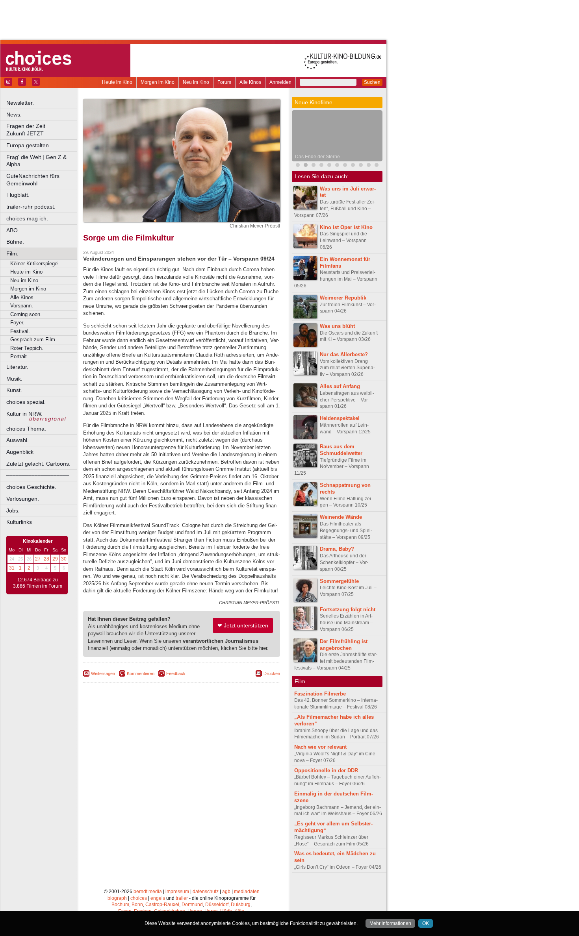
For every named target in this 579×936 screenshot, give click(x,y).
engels (157, 898)
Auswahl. (17, 440)
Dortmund (192, 904)
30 (64, 559)
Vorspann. (21, 306)
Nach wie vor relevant (320, 747)
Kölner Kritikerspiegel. (35, 263)
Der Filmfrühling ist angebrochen (343, 644)
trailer (182, 898)
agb (226, 891)
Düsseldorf (216, 904)
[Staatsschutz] (345, 166)
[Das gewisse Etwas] (353, 166)
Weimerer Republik (343, 298)
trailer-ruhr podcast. (31, 206)
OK (425, 923)
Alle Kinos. (22, 297)
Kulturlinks (19, 522)
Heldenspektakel (340, 418)
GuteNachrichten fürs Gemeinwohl (32, 180)
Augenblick (19, 452)
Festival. (20, 331)
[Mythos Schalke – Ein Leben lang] (376, 166)
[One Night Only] (298, 166)
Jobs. (13, 510)
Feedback (176, 673)
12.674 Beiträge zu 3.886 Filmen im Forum (37, 583)
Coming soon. (26, 314)
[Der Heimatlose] (369, 166)
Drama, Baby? (337, 549)
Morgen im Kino (157, 82)
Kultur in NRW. (24, 414)
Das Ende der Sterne (317, 156)
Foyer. (17, 323)
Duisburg (241, 904)
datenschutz (206, 891)
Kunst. (14, 390)
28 (46, 559)
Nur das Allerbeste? (344, 354)
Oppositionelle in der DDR (326, 770)
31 (12, 568)
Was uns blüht (337, 326)
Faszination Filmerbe (320, 694)
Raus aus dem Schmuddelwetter (341, 450)
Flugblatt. (18, 195)
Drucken (272, 673)
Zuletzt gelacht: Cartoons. (38, 464)
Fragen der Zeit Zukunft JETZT (42, 130)
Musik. (14, 379)
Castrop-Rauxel (162, 904)
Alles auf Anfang (340, 386)
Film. (12, 253)
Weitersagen (103, 673)
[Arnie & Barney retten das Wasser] (361, 166)
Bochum (120, 904)
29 (55, 559)
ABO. (12, 230)
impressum (177, 891)
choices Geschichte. (31, 487)
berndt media (148, 891)
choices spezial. (26, 402)
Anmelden (280, 82)
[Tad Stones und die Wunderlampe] (329, 166)
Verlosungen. (22, 499)
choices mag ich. (27, 218)
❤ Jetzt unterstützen (242, 625)
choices (138, 898)
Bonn (137, 904)
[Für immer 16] (337, 166)
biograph (117, 898)
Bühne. (15, 242)
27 (38, 559)
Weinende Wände (341, 517)
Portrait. (19, 356)
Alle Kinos (250, 82)
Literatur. (17, 367)
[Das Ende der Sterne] (306, 166)
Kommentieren (140, 673)
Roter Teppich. (26, 348)
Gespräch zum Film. (33, 339)
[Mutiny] (321, 166)
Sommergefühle (339, 581)
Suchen (372, 82)
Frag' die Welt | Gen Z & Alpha (36, 161)
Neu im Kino (196, 82)
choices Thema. (26, 428)
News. (14, 114)
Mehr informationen (390, 923)
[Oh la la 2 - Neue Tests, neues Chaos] (313, 166)
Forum (224, 82)
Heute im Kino (117, 82)
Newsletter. (20, 103)
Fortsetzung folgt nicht (347, 609)
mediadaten (247, 891)
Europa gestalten (27, 145)
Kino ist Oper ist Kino (346, 227)
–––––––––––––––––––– (37, 475)
